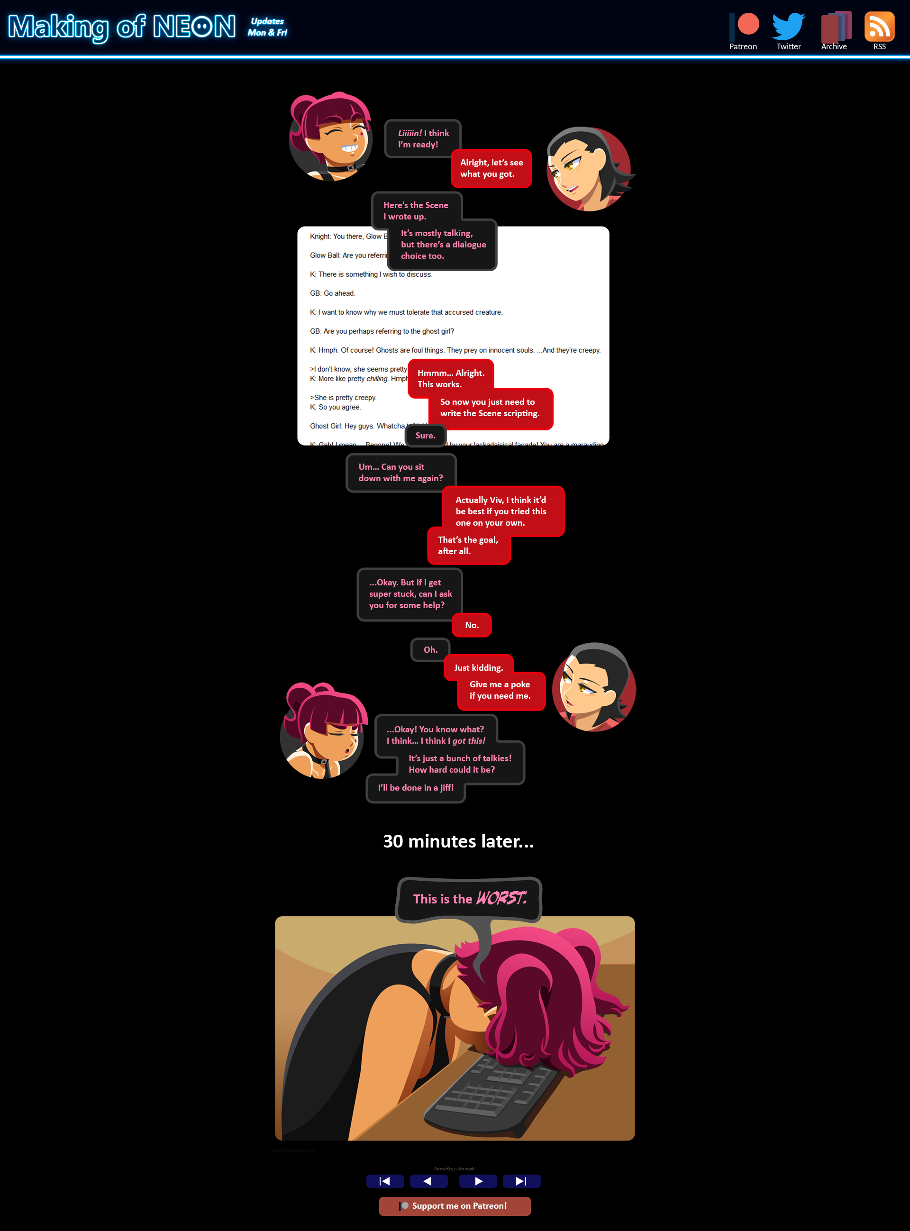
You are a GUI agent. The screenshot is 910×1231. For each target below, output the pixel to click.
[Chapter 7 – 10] (455, 1154)
